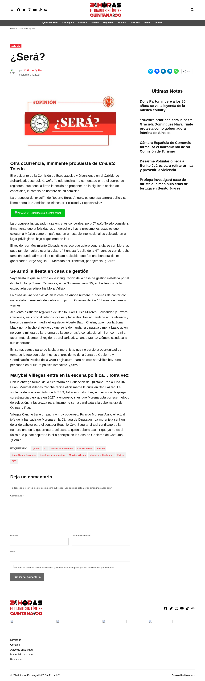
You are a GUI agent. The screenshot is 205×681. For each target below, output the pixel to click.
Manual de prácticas (21, 654)
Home (13, 28)
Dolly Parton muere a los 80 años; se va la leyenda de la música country (162, 105)
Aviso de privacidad (21, 649)
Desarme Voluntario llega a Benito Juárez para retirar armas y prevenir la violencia (166, 165)
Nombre (14, 535)
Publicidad (16, 659)
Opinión (158, 22)
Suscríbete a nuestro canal (46, 213)
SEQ (14, 461)
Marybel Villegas (77, 455)
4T (45, 448)
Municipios (68, 22)
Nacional (82, 22)
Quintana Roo (50, 22)
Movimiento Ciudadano (101, 455)
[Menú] (11, 10)
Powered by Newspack (183, 675)
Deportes (135, 22)
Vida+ (147, 22)
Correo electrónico (81, 535)
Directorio (15, 640)
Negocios (108, 22)
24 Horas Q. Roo (33, 70)
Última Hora (23, 28)
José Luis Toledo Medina (52, 455)
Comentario (17, 495)
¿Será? (15, 45)
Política (122, 22)
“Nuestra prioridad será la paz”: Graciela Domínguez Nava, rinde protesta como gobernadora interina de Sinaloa (166, 126)
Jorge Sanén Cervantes (24, 455)
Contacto (15, 644)
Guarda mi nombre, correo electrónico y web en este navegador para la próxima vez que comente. (64, 567)
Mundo (95, 22)
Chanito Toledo (85, 448)
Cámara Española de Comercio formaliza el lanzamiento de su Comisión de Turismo (165, 147)
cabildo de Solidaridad (62, 448)
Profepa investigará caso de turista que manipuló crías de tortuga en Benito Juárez (164, 184)
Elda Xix (101, 448)
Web (12, 551)
